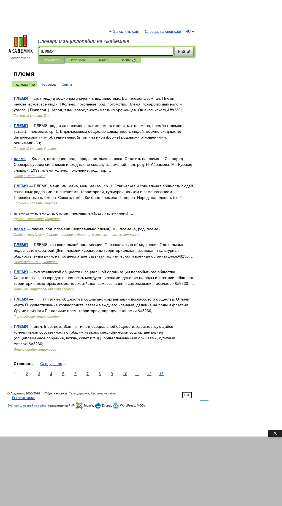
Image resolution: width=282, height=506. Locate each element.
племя (20, 158)
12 (149, 374)
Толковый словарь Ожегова (35, 203)
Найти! (184, 51)
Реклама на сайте (103, 393)
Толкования (51, 60)
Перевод (48, 84)
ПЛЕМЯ (21, 98)
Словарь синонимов (29, 176)
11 (137, 374)
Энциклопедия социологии (35, 349)
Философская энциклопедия (36, 316)
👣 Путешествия (23, 397)
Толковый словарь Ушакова (36, 149)
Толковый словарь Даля (32, 116)
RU (188, 32)
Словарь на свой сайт (163, 32)
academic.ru (20, 58)
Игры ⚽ (128, 60)
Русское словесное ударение (37, 219)
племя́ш (21, 213)
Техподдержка (79, 393)
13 (161, 374)
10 (125, 374)
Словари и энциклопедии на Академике (83, 41)
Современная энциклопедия (36, 262)
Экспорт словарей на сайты (27, 405)
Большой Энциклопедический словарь (44, 289)
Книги (103, 60)
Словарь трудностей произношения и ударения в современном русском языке (76, 235)
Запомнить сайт (127, 32)
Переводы (77, 60)
